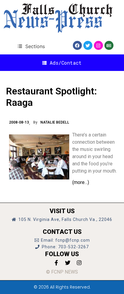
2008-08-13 (19, 122)
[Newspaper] (108, 45)
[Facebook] (77, 45)
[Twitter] (87, 45)
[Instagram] (98, 45)
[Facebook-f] (56, 262)
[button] (31, 46)
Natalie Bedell (54, 122)
